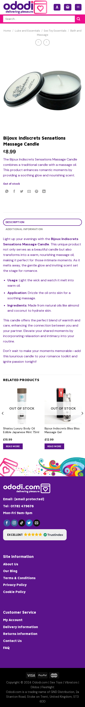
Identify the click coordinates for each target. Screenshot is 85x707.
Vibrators (71, 682)
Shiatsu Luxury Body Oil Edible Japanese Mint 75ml (21, 430)
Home (7, 30)
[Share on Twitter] (21, 191)
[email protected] (29, 499)
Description (15, 222)
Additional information (24, 229)
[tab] (42, 222)
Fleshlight (47, 687)
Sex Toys (56, 682)
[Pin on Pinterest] (36, 191)
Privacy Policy (15, 585)
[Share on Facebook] (14, 191)
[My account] (57, 7)
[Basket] (67, 7)
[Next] (82, 421)
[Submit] (78, 19)
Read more (13, 446)
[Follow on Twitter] (29, 522)
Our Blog (10, 571)
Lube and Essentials (27, 30)
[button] (35, 534)
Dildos (35, 687)
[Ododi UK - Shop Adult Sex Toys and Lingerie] (25, 7)
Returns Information (20, 634)
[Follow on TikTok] (21, 522)
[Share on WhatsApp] (7, 191)
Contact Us (12, 641)
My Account (12, 620)
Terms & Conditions (19, 578)
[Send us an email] (36, 522)
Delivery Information (20, 627)
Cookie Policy (14, 592)
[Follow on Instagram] (14, 522)
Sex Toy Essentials (55, 30)
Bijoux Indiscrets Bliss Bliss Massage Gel (62, 430)
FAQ (6, 648)
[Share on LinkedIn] (44, 191)
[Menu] (78, 7)
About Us (10, 564)
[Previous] (3, 421)
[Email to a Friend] (29, 191)
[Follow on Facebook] (7, 522)
